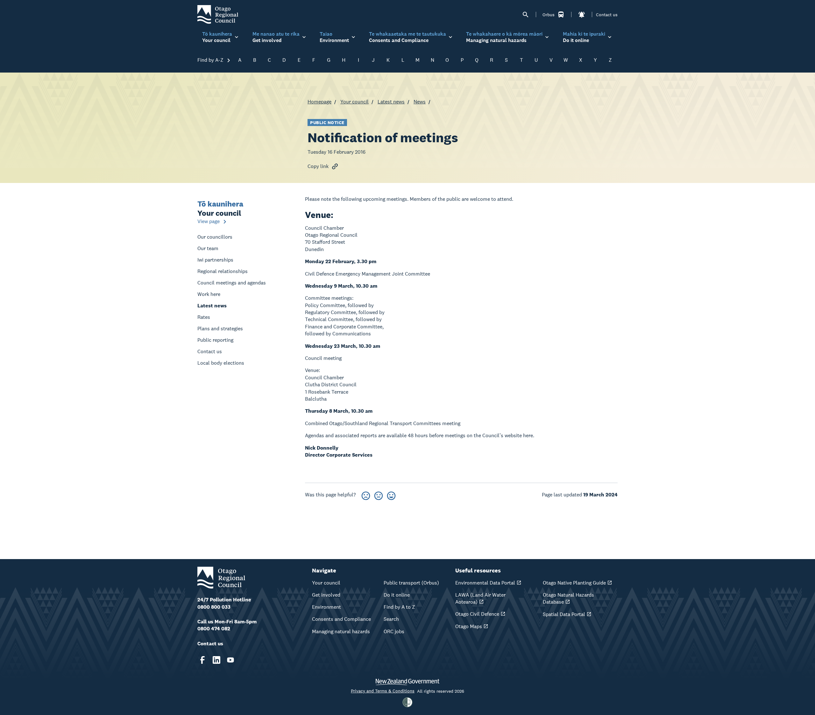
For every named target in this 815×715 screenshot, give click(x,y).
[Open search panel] (525, 14)
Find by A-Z (211, 60)
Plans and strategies (220, 328)
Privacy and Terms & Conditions (383, 691)
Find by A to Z (399, 607)
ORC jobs (394, 631)
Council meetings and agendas (231, 282)
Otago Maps (468, 626)
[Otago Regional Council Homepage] (217, 14)
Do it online (397, 595)
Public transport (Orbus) (411, 582)
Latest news (391, 101)
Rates (203, 317)
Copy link (318, 166)
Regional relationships (222, 271)
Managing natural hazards (341, 631)
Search (391, 619)
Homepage (319, 101)
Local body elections (220, 363)
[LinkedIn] (216, 660)
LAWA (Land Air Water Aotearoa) (480, 598)
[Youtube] (230, 660)
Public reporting (215, 340)
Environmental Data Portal (485, 582)
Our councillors (214, 237)
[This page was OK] (378, 494)
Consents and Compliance (341, 619)
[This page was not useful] (366, 494)
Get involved (326, 595)
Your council (354, 101)
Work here (208, 294)
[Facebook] (202, 660)
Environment (326, 607)
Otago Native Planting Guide (574, 582)
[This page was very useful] (391, 494)
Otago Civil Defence (477, 614)
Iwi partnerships (215, 259)
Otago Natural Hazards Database (568, 598)
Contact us (607, 14)
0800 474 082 (213, 628)
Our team (207, 248)
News (420, 101)
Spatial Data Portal (564, 614)
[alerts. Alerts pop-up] (581, 14)
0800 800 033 (213, 607)
